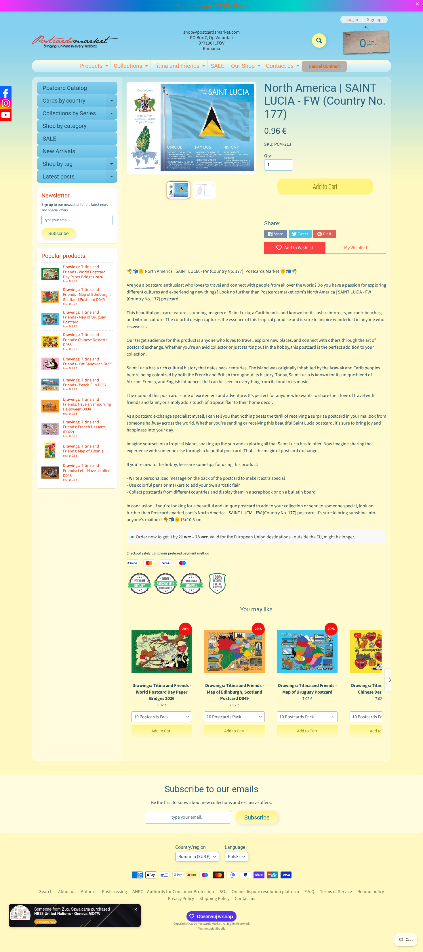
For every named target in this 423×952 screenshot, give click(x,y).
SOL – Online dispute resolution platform (259, 891)
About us (66, 891)
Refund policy (370, 891)
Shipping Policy (214, 898)
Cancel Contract (324, 66)
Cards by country (80, 102)
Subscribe (58, 233)
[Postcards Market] (75, 40)
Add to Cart (161, 731)
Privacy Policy (181, 898)
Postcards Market (210, 924)
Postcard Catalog (65, 88)
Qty (267, 156)
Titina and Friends (180, 67)
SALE (217, 65)
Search (46, 891)
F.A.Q (309, 891)
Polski (234, 856)
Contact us (283, 67)
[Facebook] (6, 92)
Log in (352, 19)
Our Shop (246, 67)
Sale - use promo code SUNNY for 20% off (211, 6)
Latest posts (80, 178)
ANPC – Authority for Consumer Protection (173, 891)
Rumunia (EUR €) (194, 856)
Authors (88, 891)
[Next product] (390, 679)
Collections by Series (80, 115)
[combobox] (162, 716)
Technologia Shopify (211, 928)
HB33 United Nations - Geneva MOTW (67, 913)
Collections (131, 67)
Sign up (374, 19)
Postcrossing (114, 891)
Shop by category (64, 125)
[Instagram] (6, 103)
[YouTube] (6, 115)
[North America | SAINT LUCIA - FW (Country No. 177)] (178, 190)
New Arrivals (59, 151)
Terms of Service (336, 891)
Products (94, 67)
